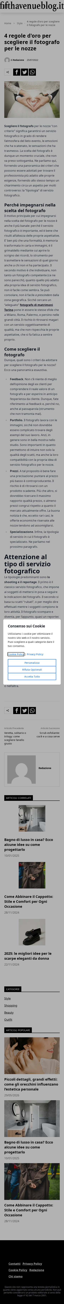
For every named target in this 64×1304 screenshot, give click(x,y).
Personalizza (32, 662)
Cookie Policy (16, 654)
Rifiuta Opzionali (32, 669)
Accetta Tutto (32, 676)
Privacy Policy (35, 654)
